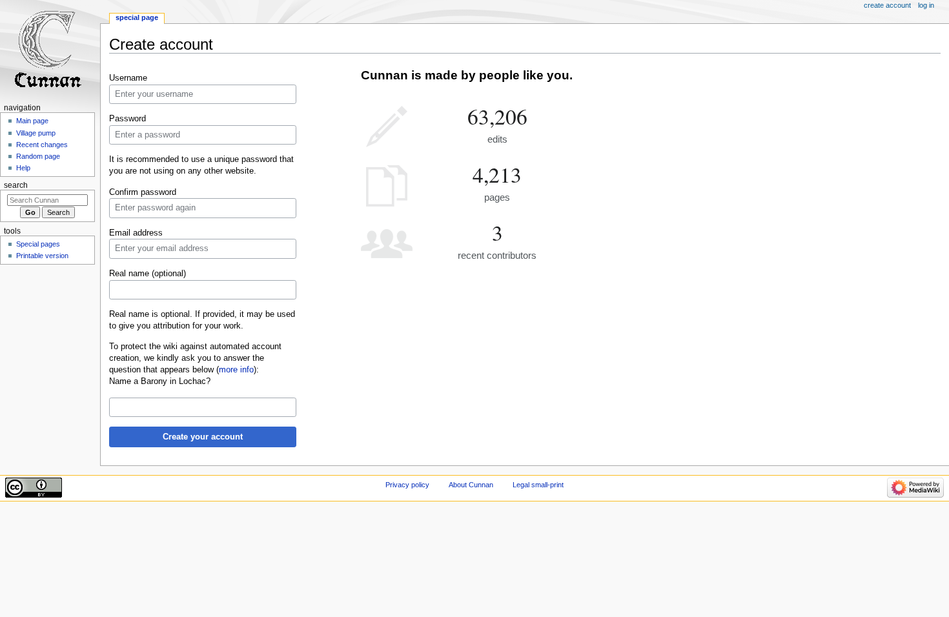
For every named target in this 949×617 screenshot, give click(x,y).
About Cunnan (471, 485)
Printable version (42, 255)
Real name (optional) (147, 273)
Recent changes (42, 144)
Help (23, 168)
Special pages (38, 244)
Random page (38, 156)
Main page (32, 121)
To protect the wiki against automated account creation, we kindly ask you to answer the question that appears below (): (195, 358)
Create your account (203, 436)
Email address (136, 233)
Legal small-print (538, 485)
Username (128, 78)
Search (16, 185)
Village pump (36, 133)
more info (236, 369)
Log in (926, 5)
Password (127, 118)
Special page (137, 17)
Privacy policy (407, 485)
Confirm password (142, 192)
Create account (887, 5)
